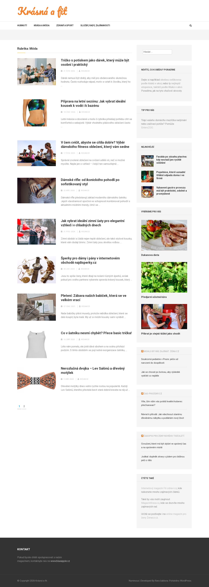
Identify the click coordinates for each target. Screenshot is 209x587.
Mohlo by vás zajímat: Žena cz (161, 351)
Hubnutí (22, 25)
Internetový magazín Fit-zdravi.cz (159, 488)
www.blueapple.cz (60, 561)
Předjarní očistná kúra (154, 297)
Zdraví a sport (65, 25)
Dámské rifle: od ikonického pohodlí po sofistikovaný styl (90, 182)
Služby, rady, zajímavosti (95, 25)
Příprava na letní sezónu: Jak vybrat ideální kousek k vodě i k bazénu (93, 103)
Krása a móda (41, 25)
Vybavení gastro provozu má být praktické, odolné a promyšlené (171, 190)
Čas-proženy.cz (153, 393)
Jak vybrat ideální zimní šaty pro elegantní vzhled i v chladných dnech (93, 223)
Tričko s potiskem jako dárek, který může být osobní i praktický (95, 62)
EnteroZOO (147, 127)
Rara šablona (161, 580)
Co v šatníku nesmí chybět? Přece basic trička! (96, 333)
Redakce (85, 71)
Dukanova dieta (150, 255)
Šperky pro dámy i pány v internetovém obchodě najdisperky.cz (90, 260)
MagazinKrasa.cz (150, 503)
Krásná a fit (41, 580)
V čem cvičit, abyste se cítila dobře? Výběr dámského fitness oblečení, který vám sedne (95, 145)
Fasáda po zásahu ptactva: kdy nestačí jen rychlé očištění (171, 159)
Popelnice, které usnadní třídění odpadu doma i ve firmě (170, 175)
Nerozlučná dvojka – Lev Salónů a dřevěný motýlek (93, 371)
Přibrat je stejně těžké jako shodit (160, 333)
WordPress (185, 580)
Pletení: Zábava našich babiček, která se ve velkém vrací (93, 298)
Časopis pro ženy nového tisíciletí (164, 436)
